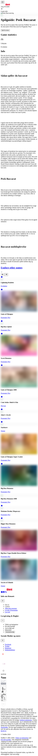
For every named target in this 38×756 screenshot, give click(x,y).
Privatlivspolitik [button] (10, 626)
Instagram (8, 648)
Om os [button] (7, 605)
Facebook (8, 644)
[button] (2, 277)
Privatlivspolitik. (6, 740)
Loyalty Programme (11, 610)
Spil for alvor (5, 30)
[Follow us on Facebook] (4, 592)
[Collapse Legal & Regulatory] (2, 620)
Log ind (7, 612)
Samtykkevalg (10, 632)
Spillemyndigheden (26, 720)
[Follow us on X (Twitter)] (6, 592)
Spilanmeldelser (10, 650)
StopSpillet (4, 727)
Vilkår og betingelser (21, 738)
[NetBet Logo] (5, 5)
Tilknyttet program (11, 608)
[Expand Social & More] (2, 640)
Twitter (7, 646)
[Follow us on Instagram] (2, 592)
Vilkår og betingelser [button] (11, 624)
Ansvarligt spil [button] (9, 628)
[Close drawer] (2, 2)
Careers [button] (7, 606)
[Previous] (2, 274)
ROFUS (3, 731)
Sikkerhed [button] (8, 630)
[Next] (6, 274)
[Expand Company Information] (2, 600)
